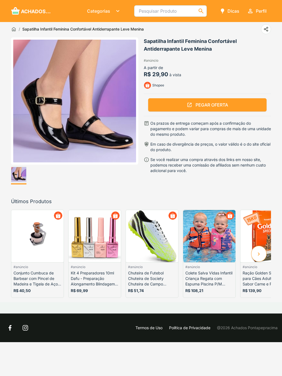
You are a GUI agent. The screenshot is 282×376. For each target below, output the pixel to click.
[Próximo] (259, 254)
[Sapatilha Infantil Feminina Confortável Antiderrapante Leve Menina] (18, 175)
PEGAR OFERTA (212, 105)
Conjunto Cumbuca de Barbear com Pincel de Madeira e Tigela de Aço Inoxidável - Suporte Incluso (35, 279)
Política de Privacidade (189, 327)
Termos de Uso (148, 327)
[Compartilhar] (266, 29)
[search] (201, 11)
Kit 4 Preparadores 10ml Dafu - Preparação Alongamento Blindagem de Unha (93, 279)
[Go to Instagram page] (25, 327)
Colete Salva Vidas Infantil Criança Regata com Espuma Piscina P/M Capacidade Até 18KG (208, 279)
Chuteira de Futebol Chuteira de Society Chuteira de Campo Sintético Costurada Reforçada (146, 279)
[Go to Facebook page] (9, 327)
